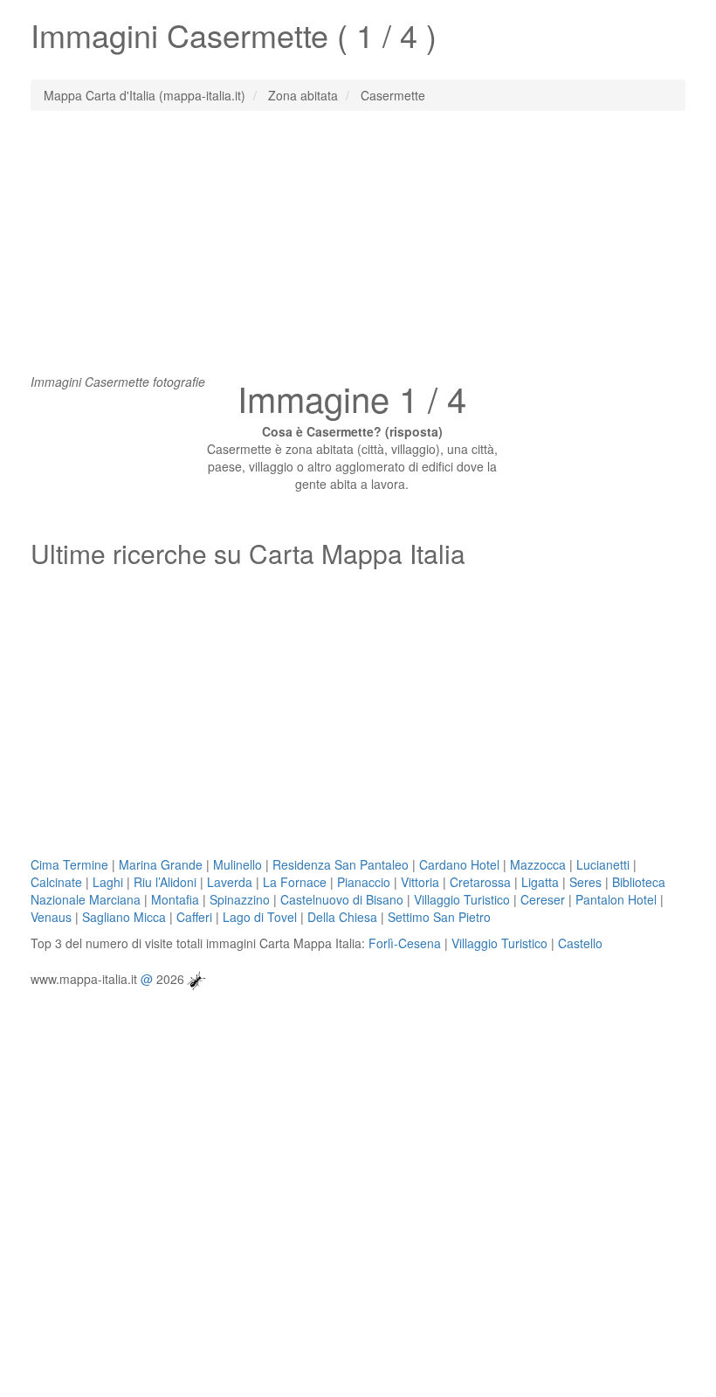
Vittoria (420, 882)
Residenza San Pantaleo (340, 864)
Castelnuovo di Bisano (341, 899)
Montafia (175, 899)
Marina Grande (161, 864)
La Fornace (295, 882)
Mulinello (237, 864)
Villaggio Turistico (462, 899)
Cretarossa (480, 882)
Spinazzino (240, 899)
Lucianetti (603, 864)
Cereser (542, 899)
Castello (580, 943)
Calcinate (56, 882)
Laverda (229, 882)
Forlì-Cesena (404, 943)
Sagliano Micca (124, 917)
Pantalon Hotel (616, 899)
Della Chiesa (342, 917)
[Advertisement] (358, 250)
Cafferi (194, 917)
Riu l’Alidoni (165, 882)
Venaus (51, 917)
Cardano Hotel (459, 864)
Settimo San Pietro (439, 917)
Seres (585, 882)
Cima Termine (69, 864)
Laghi (108, 882)
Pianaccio (363, 882)
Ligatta (540, 882)
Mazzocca (538, 864)
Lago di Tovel (260, 917)
